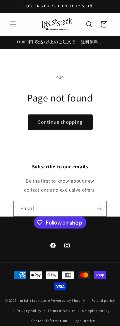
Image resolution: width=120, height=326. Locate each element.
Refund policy (103, 300)
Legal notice (84, 320)
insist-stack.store (34, 300)
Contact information (49, 320)
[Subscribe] (99, 209)
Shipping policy (96, 310)
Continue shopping (60, 122)
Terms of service (62, 310)
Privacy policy (29, 310)
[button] (13, 24)
